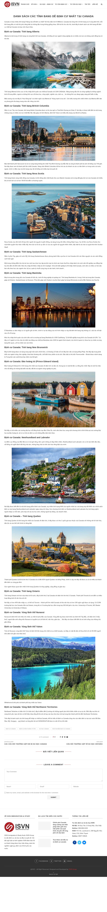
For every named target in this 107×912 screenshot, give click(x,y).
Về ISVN (34, 4)
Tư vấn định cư (61, 4)
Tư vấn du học (76, 4)
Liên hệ (95, 4)
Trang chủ (25, 4)
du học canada (44, 728)
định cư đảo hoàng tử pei (27, 728)
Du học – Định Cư (46, 4)
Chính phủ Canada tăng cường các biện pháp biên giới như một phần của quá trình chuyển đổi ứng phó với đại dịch (60, 828)
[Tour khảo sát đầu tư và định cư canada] (44, 843)
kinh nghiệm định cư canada (61, 728)
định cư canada (11, 728)
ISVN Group (73, 869)
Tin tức (87, 4)
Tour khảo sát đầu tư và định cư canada (60, 841)
